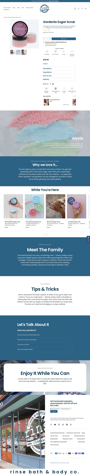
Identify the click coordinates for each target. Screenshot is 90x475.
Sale (23, 7)
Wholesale (6, 9)
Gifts (18, 7)
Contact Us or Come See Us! (73, 433)
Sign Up (54, 411)
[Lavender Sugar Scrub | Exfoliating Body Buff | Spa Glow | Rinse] (76, 206)
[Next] (37, 34)
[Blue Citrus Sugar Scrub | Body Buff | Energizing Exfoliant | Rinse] (55, 206)
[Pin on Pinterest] (53, 84)
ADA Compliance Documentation (58, 441)
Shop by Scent (29, 7)
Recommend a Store (79, 436)
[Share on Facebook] (50, 84)
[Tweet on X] (47, 84)
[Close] (88, 1)
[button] (85, 8)
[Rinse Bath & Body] (22, 432)
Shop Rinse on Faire (67, 439)
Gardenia (9, 17)
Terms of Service (54, 444)
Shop (14, 7)
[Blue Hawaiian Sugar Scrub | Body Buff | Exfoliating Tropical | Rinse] (13, 206)
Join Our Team (54, 436)
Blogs (83, 433)
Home (5, 17)
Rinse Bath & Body (57, 462)
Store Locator (66, 436)
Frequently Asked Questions (57, 433)
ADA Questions (81, 439)
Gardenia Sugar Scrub (16, 17)
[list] (24, 34)
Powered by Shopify (65, 462)
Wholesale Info (54, 439)
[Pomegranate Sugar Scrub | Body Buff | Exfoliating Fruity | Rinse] (34, 206)
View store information (50, 45)
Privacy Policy (81, 441)
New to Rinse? (7, 7)
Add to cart (63, 38)
